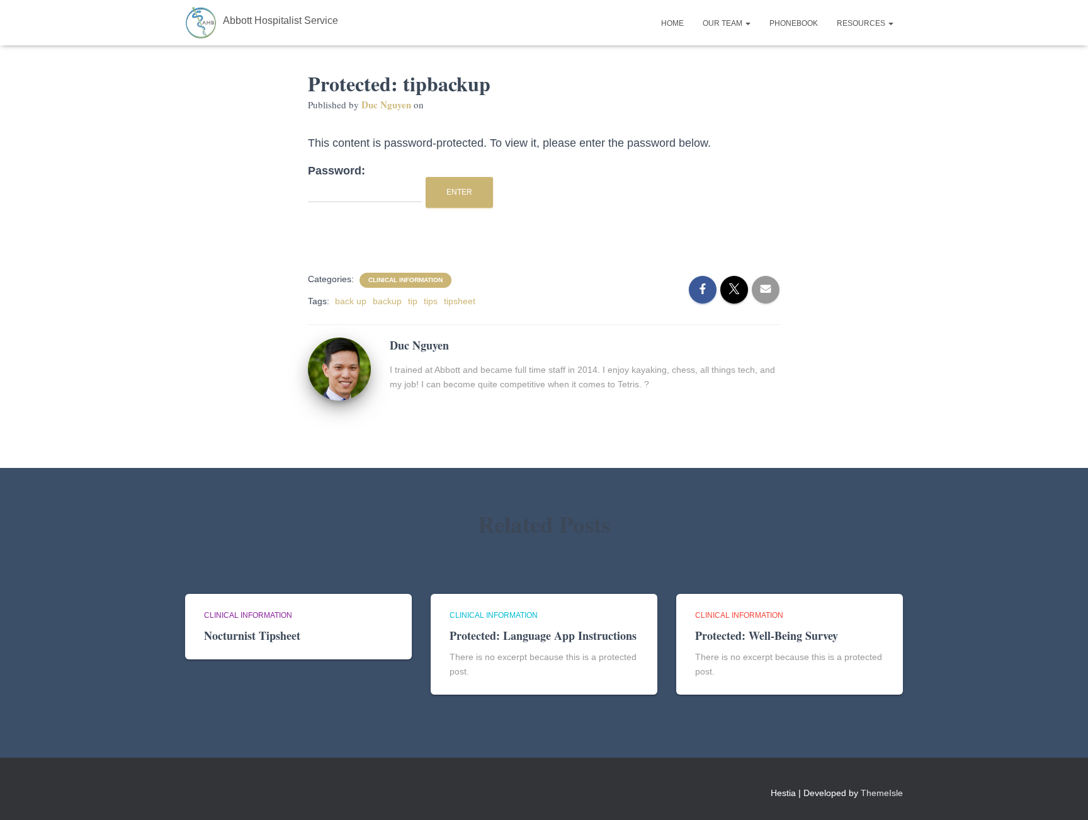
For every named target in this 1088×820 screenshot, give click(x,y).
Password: (336, 170)
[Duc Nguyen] (339, 368)
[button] (747, 23)
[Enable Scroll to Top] (1063, 795)
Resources (862, 23)
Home (672, 23)
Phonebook (793, 23)
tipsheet (459, 301)
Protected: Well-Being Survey (766, 635)
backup (387, 301)
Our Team (723, 23)
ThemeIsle (882, 793)
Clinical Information (405, 279)
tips (431, 301)
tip (412, 301)
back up (350, 301)
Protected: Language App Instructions (543, 635)
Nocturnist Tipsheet (252, 635)
